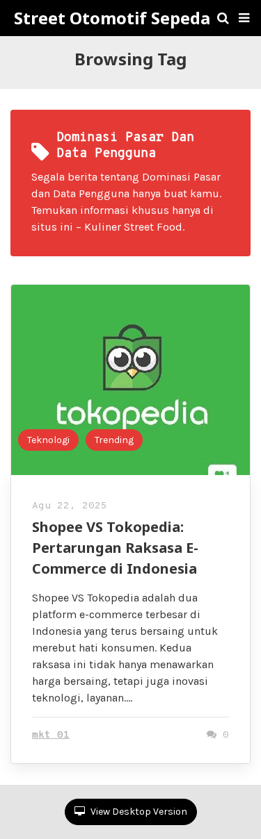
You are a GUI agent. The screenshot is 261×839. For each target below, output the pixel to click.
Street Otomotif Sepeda (112, 18)
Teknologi (48, 440)
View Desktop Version (137, 811)
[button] (244, 18)
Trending (114, 440)
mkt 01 (51, 735)
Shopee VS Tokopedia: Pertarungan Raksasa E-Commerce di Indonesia (115, 547)
